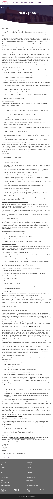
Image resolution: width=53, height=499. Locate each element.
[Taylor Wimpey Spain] (3, 490)
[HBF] (42, 490)
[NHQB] (28, 490)
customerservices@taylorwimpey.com (13, 416)
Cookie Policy (28, 326)
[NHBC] (18, 490)
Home (4, 7)
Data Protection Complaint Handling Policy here (22, 437)
